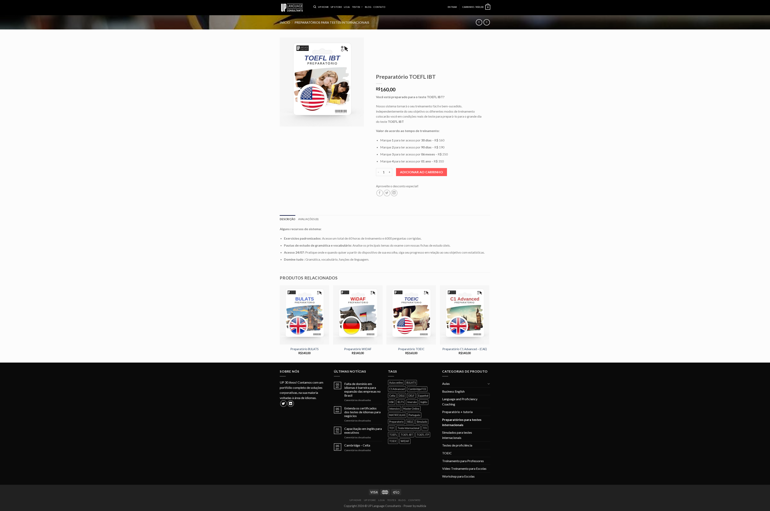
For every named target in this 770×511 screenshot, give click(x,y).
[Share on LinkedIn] (394, 193)
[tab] (287, 219)
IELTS (400, 402)
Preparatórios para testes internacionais (461, 422)
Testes (391, 500)
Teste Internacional (408, 428)
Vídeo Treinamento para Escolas (464, 468)
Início (285, 22)
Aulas (446, 383)
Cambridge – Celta (357, 445)
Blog (402, 500)
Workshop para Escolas (458, 476)
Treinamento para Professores (463, 461)
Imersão (412, 402)
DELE (402, 395)
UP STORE (370, 500)
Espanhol (423, 395)
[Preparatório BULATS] (304, 315)
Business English (453, 391)
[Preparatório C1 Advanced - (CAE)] (464, 315)
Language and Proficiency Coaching (459, 401)
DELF (411, 395)
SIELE (410, 421)
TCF (391, 428)
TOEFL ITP (423, 434)
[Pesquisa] (314, 6)
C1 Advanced (397, 389)
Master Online (411, 408)
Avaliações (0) (308, 219)
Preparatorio (396, 421)
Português (414, 415)
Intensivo (394, 408)
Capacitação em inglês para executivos (363, 430)
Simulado (422, 421)
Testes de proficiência (457, 445)
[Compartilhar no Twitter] (387, 193)
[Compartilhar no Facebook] (379, 193)
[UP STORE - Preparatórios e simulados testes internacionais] (293, 7)
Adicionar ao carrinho (421, 172)
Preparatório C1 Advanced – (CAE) (464, 349)
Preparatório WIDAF (358, 349)
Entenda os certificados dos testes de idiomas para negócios (362, 412)
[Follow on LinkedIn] (290, 403)
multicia (421, 506)
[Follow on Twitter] (283, 403)
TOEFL (393, 434)
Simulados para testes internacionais (457, 434)
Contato (414, 500)
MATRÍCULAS (397, 415)
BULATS (411, 382)
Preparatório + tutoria (457, 412)
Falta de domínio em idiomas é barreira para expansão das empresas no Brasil (362, 389)
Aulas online (396, 382)
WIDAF (405, 441)
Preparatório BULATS (304, 349)
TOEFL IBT (407, 434)
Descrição (287, 219)
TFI (425, 428)
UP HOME (355, 500)
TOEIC (393, 441)
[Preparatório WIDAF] (358, 315)
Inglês (423, 402)
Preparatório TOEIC (411, 349)
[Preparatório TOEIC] (411, 315)
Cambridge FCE (417, 389)
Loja (381, 500)
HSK (391, 402)
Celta (392, 395)
